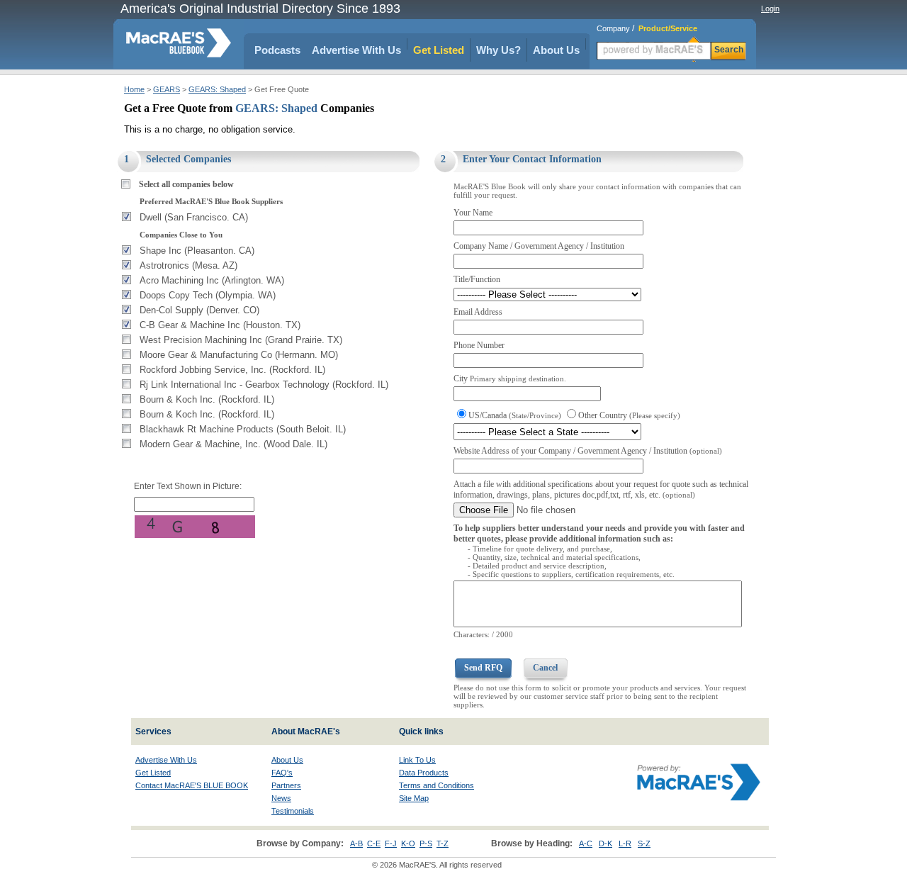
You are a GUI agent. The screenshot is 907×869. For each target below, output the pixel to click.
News (281, 798)
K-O (408, 843)
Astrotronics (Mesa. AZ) (188, 265)
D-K (605, 843)
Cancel (545, 668)
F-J (391, 843)
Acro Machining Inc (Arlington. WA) (212, 280)
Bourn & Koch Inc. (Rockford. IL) (207, 399)
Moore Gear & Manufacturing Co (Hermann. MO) (239, 354)
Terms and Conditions (436, 785)
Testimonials (292, 811)
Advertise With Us (356, 50)
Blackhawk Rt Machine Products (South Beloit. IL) (243, 429)
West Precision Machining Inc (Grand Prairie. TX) (241, 340)
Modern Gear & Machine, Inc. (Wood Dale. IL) (233, 444)
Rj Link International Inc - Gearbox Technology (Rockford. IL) (264, 384)
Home (134, 89)
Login (770, 8)
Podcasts (277, 50)
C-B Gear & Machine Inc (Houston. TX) (220, 325)
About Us (556, 50)
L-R (625, 843)
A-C (585, 843)
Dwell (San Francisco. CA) (194, 217)
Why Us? (498, 50)
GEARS (166, 89)
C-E (374, 843)
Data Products (424, 772)
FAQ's (282, 772)
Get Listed (438, 50)
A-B (356, 843)
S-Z (644, 843)
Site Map (414, 798)
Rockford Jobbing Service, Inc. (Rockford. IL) (232, 369)
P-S (425, 843)
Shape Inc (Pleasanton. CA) (197, 250)
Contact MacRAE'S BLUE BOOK (191, 785)
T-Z (442, 843)
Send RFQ (483, 668)
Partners (286, 785)
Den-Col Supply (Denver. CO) (199, 310)
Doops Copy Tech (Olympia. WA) (208, 295)
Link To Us (417, 760)
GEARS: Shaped (217, 89)
